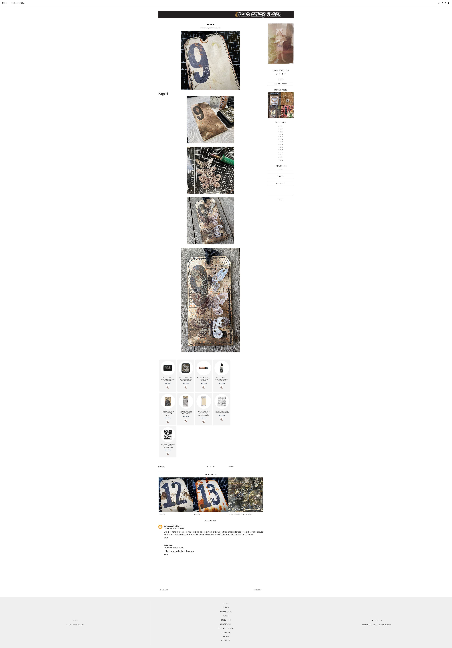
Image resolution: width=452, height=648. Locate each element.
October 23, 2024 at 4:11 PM (174, 547)
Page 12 (162, 514)
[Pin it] (213, 467)
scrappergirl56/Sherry (172, 526)
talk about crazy (19, 3)
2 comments (161, 467)
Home (75, 621)
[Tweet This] (210, 467)
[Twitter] (439, 3)
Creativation (226, 624)
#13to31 (226, 603)
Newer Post (164, 590)
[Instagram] (445, 3)
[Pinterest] (442, 3)
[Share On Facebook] (207, 467)
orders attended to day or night (240, 514)
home (4, 3)
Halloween (226, 632)
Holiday (226, 636)
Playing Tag (226, 641)
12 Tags (226, 608)
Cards (226, 616)
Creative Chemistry (226, 628)
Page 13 (197, 514)
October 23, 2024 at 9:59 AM (174, 528)
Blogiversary (226, 612)
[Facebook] (448, 3)
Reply (166, 537)
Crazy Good (226, 620)
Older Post (257, 590)
